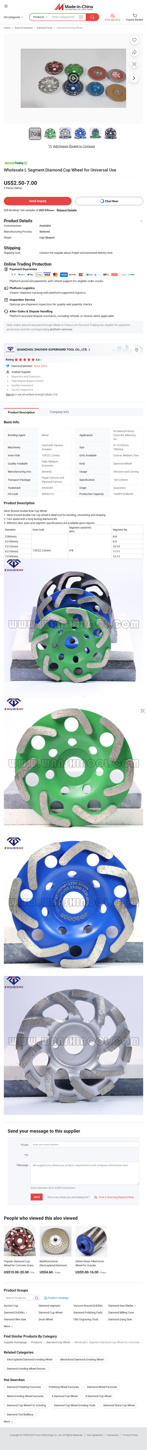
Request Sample (67, 210)
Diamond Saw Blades (120, 1305)
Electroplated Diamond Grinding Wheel (29, 1359)
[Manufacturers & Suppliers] (73, 6)
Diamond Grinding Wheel (69, 27)
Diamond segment (49, 1305)
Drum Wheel (46, 1319)
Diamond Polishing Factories (24, 1387)
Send (37, 1197)
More (7, 1421)
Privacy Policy (130, 1434)
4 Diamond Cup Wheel (65, 1396)
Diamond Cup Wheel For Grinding (26, 1405)
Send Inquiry (38, 201)
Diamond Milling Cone (121, 1312)
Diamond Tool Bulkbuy (20, 1414)
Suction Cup (11, 1305)
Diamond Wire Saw (15, 1319)
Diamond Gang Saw (120, 1319)
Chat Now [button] (111, 201)
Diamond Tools (44, 27)
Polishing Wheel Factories (64, 1387)
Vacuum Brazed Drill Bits (88, 1305)
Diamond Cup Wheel (50, 1312)
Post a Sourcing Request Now (114, 1197)
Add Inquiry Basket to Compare (74, 146)
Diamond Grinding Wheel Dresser (26, 1368)
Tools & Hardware (23, 27)
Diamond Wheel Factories (102, 1387)
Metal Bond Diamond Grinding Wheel (82, 1359)
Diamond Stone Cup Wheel (119, 1405)
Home (7, 27)
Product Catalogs (58, 1298)
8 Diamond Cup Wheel (98, 1396)
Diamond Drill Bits (14, 1312)
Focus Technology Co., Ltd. (48, 1434)
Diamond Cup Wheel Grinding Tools (74, 1405)
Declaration (113, 1434)
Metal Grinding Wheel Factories (25, 1396)
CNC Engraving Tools (86, 1319)
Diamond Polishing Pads (88, 1312)
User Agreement (95, 1434)
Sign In (10, 394)
